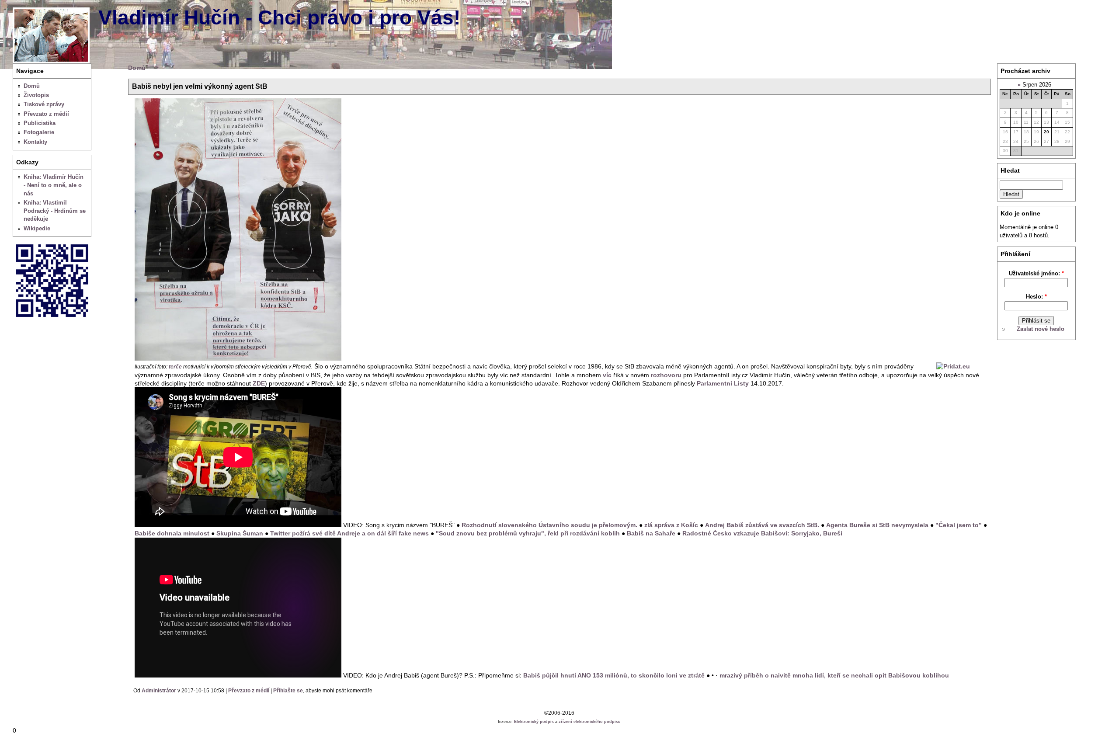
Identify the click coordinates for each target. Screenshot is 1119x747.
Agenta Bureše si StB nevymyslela (877, 524)
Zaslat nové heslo (1040, 329)
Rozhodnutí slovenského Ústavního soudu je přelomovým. (549, 524)
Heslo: (1036, 296)
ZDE (259, 383)
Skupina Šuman (239, 533)
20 (1046, 131)
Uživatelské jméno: (1036, 273)
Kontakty (35, 142)
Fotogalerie (39, 132)
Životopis (36, 95)
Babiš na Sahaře (651, 533)
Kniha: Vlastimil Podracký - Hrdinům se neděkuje (55, 210)
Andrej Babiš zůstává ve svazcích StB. (762, 524)
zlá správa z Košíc (671, 524)
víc (607, 375)
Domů (32, 86)
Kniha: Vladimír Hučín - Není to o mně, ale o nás (53, 185)
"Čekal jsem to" (958, 524)
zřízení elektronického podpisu (590, 721)
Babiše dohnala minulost (172, 533)
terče (175, 367)
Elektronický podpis (534, 721)
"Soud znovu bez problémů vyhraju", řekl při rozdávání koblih (528, 533)
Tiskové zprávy (44, 104)
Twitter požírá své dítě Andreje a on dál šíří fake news (349, 533)
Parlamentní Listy (723, 383)
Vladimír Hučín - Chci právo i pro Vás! (279, 17)
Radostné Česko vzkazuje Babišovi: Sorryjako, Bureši (762, 533)
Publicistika (40, 123)
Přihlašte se (288, 690)
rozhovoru (666, 375)
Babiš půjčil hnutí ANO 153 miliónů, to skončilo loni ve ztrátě (614, 675)
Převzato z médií (46, 114)
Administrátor (159, 690)
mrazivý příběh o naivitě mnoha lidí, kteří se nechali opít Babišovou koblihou (834, 675)
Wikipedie (37, 228)
